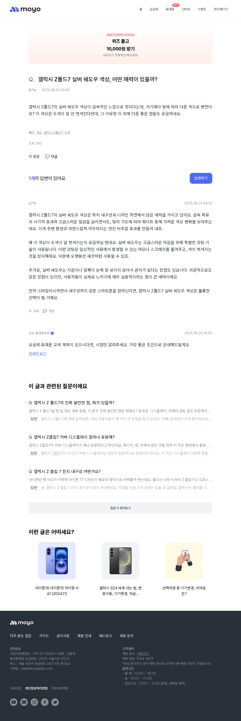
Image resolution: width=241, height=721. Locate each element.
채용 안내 (84, 636)
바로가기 (143, 654)
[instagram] (34, 702)
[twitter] (55, 702)
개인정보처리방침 (36, 688)
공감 (34, 156)
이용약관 (15, 688)
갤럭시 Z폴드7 (53, 132)
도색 (67, 132)
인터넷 (186, 9)
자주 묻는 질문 (21, 636)
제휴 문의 (127, 636)
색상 (39, 132)
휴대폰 (171, 7)
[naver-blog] (24, 702)
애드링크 (105, 636)
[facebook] (44, 702)
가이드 (44, 636)
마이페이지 (221, 9)
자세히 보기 (37, 353)
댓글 (51, 156)
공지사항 (63, 636)
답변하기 (201, 178)
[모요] (21, 623)
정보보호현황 (59, 688)
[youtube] (13, 702)
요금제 (154, 9)
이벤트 (202, 9)
